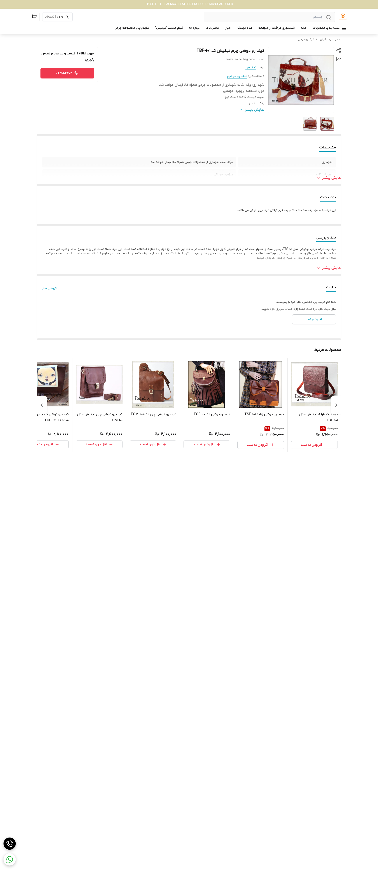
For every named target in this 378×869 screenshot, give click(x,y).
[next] (42, 405)
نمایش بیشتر (331, 178)
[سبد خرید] (34, 16)
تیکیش (250, 67)
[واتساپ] (10, 859)
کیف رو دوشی (305, 39)
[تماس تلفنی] (10, 844)
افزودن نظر (50, 288)
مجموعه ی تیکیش (330, 39)
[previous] (336, 405)
